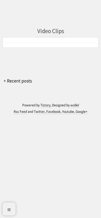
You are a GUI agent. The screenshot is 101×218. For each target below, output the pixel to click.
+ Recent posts (18, 80)
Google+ (82, 111)
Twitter (39, 111)
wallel (74, 105)
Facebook (53, 111)
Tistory (45, 105)
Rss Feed (20, 111)
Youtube (68, 111)
